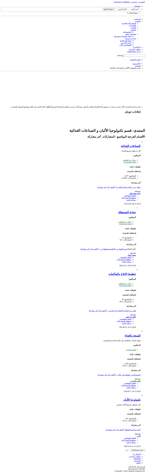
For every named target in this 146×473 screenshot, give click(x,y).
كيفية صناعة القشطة (133, 430)
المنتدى (138, 21)
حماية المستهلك (127, 212)
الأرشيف (137, 461)
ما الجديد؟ (137, 47)
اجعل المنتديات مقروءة (122, 36)
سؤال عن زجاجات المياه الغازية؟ (128, 187)
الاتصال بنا (137, 454)
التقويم (133, 28)
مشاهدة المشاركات (128, 198)
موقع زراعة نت (135, 49)
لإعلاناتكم (137, 459)
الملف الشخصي (130, 196)
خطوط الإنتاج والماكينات (122, 273)
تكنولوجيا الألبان (132, 399)
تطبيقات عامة (130, 34)
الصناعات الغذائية (131, 145)
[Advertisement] (76, 88)
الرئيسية (137, 19)
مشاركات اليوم (125, 41)
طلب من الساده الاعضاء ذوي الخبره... (122, 311)
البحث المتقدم (135, 60)
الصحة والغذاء (133, 335)
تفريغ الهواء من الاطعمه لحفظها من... (113, 249)
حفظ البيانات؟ (132, 13)
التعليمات (132, 25)
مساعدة (137, 6)
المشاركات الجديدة (129, 23)
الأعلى (138, 463)
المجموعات (127, 32)
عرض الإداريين (126, 43)
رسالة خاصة (131, 200)
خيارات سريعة (130, 38)
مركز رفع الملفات (134, 51)
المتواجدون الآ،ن (125, 45)
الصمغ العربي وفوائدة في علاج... (128, 375)
